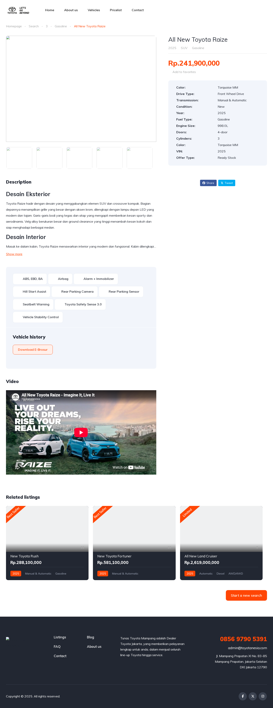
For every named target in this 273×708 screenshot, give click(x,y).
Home (49, 10)
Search (34, 26)
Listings (60, 637)
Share (210, 183)
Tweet (229, 183)
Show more (14, 254)
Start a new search (246, 595)
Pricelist (116, 10)
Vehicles (94, 10)
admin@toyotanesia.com (247, 648)
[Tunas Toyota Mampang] (18, 10)
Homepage (14, 26)
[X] (253, 696)
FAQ (57, 646)
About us (71, 10)
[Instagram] (263, 696)
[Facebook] (243, 696)
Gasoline (61, 26)
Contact (138, 10)
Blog (90, 637)
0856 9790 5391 (243, 639)
